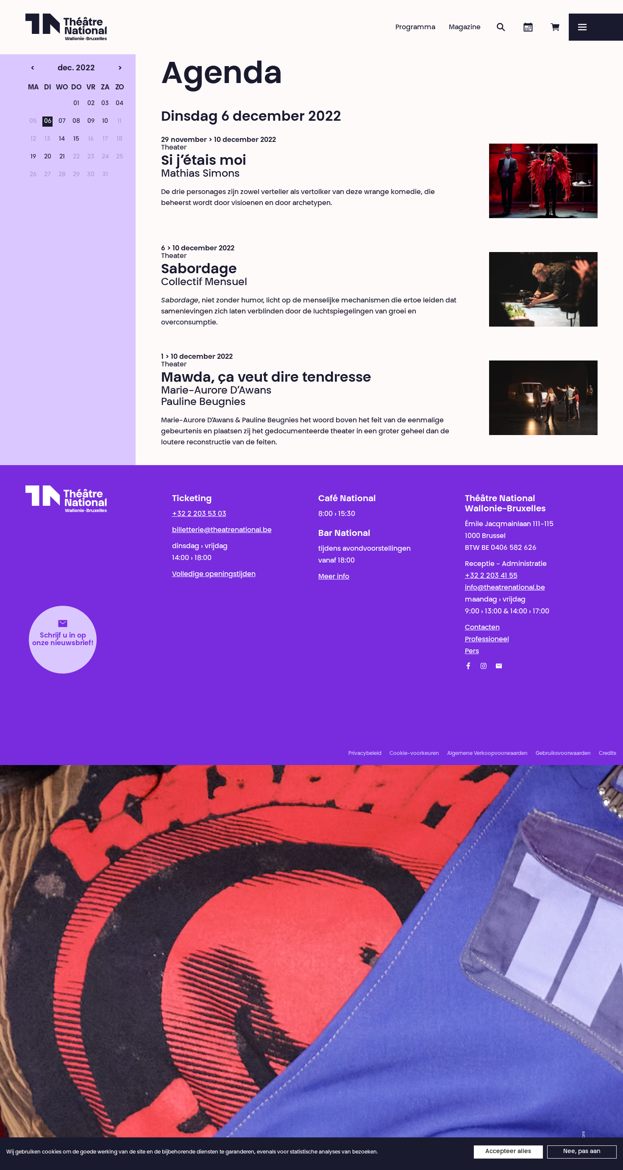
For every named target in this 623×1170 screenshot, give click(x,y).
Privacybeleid (364, 753)
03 (105, 104)
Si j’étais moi (203, 161)
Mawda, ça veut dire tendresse (266, 378)
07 (62, 122)
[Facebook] (468, 666)
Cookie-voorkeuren (414, 753)
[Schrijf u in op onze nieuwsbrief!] (498, 666)
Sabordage (199, 270)
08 (76, 122)
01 (76, 104)
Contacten (482, 627)
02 (91, 104)
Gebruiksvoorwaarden (563, 753)
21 (62, 157)
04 (119, 104)
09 (91, 122)
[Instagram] (483, 666)
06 (47, 122)
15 (76, 139)
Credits (607, 753)
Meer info (333, 577)
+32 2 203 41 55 (491, 576)
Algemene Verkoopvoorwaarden (487, 753)
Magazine (465, 27)
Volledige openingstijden (214, 574)
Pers (472, 651)
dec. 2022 (60, 68)
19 (33, 157)
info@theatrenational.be (505, 588)
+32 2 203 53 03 (199, 514)
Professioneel (487, 639)
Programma (415, 27)
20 (47, 157)
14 (62, 139)
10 (105, 122)
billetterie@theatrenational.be (222, 530)
